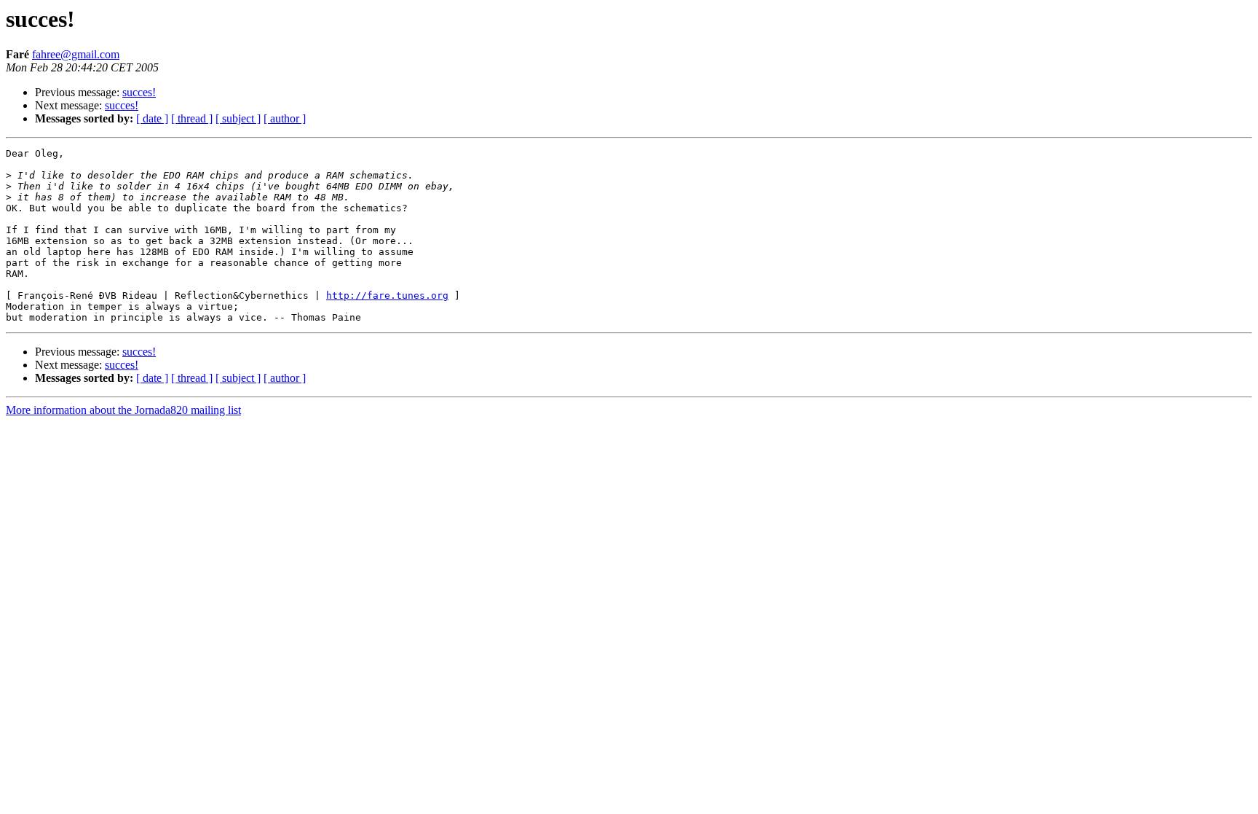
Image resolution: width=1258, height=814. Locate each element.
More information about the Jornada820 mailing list (123, 410)
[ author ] (285, 118)
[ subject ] (238, 118)
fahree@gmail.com (75, 54)
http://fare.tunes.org (387, 295)
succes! (139, 92)
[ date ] (152, 118)
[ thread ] (192, 118)
